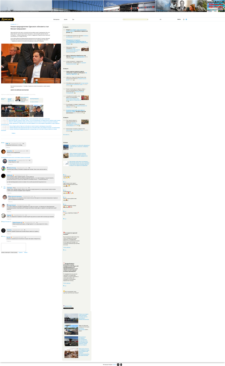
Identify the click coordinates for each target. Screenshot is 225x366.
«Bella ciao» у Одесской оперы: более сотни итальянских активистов (76, 78)
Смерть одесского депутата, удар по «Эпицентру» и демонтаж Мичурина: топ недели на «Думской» (176, 11)
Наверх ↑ (14, 133)
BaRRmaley (9, 175)
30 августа (65, 68)
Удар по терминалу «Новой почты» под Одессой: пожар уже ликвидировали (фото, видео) (122, 11)
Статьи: (65, 142)
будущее (9, 215)
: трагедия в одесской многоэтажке (76, 112)
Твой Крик (9, 187)
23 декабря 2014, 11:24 (16, 143)
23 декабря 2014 (13, 24)
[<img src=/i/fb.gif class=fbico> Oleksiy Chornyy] (3, 170)
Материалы (56, 19)
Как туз (8, 237)
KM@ (7, 143)
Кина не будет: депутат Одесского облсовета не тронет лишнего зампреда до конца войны (30, 126)
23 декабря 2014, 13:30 (28, 196)
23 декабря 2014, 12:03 (20, 175)
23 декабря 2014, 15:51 (30, 222)
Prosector (9, 229)
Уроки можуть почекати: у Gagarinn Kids (75, 128)
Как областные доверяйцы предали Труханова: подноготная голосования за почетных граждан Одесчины (22, 114)
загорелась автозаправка (82, 329)
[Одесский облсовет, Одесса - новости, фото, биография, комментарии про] (4, 99)
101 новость (32, 101)
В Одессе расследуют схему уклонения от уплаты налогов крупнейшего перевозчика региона (19, 11)
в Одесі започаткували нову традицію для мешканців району (73, 50)
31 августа (65, 27)
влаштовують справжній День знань (74, 130)
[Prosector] (3, 232)
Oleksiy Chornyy (12, 167)
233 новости (22, 101)
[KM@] (2, 142)
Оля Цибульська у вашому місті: (73, 83)
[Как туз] (3, 236)
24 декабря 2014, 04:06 (18, 237)
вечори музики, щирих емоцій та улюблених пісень (77, 83)
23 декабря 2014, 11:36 (22, 160)
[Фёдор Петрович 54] (6, 221)
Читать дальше (66, 247)
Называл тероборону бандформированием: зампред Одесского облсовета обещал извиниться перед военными (29, 129)
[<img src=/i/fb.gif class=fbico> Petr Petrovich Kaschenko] (5, 199)
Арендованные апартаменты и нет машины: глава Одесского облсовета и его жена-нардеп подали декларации (8, 114)
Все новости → (66, 134)
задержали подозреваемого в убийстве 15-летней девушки (73, 124)
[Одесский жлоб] (5, 163)
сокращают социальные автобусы (76, 63)
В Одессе (68, 29)
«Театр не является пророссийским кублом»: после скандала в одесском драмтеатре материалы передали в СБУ (78, 155)
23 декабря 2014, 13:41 (22, 205)
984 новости (10, 100)
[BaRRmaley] (3, 177)
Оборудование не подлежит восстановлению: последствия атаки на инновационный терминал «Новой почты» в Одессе (76, 11)
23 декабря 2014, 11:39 (22, 167)
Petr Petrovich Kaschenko (15, 196)
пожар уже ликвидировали (78, 56)
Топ (73, 19)
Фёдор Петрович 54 (17, 222)
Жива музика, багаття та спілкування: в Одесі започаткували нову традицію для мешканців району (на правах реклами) (84, 352)
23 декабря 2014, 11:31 (20, 151)
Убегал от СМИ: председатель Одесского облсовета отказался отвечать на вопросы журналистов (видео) (33, 121)
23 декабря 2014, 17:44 (18, 229)
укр (160, 19)
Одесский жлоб (12, 160)
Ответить (8, 147)
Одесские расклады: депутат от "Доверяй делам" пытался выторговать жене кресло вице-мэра (36, 114)
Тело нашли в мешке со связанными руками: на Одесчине (71, 122)
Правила (21, 252)
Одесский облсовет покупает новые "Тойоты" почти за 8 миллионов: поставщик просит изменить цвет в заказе (34, 120)
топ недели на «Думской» (76, 73)
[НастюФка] (3, 153)
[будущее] (3, 217)
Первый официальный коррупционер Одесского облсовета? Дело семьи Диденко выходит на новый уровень (35, 127)
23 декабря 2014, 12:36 (22, 187)
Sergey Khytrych (12, 205)
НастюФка (9, 151)
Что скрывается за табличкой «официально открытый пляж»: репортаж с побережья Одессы (79, 147)
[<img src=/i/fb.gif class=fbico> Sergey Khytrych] (3, 207)
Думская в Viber (68, 306)
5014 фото (36, 101)
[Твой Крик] (3, 188)
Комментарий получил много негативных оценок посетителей (15, 157)
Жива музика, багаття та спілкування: (71, 48)
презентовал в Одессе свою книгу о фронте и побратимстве (73, 99)
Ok (118, 364)
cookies (114, 364)
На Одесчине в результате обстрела (74, 35)
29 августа (65, 117)
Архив (65, 19)
